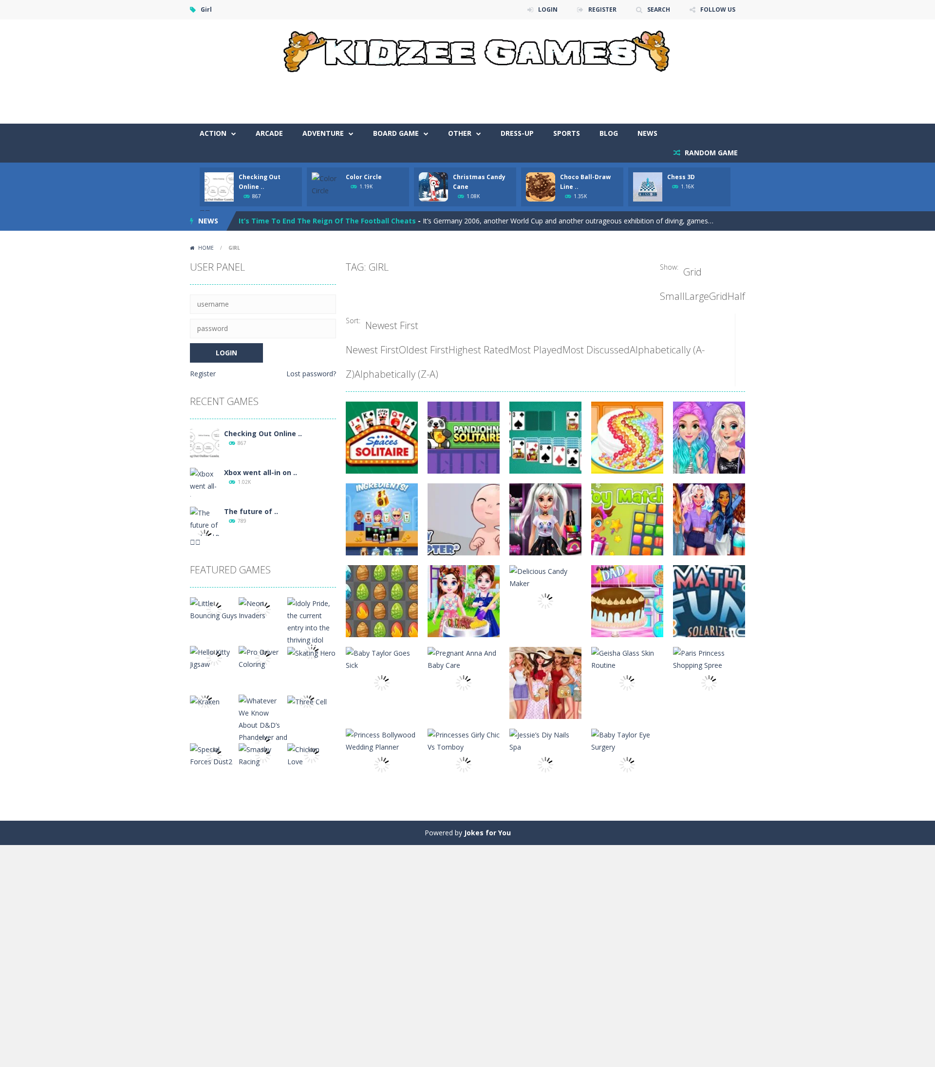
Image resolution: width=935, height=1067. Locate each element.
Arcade (269, 133)
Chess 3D (681, 177)
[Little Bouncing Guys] (214, 608)
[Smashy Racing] (263, 754)
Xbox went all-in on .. (260, 472)
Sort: (353, 320)
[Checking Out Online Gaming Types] (204, 442)
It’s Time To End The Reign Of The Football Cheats (327, 220)
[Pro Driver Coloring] (263, 657)
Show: (669, 267)
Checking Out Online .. (263, 433)
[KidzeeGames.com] (467, 49)
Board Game (396, 133)
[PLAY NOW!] (219, 186)
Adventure (323, 133)
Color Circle (364, 177)
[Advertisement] (568, 94)
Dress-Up (517, 133)
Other (459, 133)
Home (206, 247)
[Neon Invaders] (263, 608)
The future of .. (251, 511)
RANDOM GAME (710, 152)
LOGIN (548, 9)
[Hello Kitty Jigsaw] (214, 657)
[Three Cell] (307, 700)
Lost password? (311, 373)
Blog (608, 133)
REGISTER (602, 9)
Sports (566, 133)
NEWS (647, 133)
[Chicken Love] (311, 754)
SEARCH (658, 9)
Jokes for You (487, 832)
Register (203, 373)
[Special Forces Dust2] (214, 754)
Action (213, 133)
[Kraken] (205, 700)
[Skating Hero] (311, 652)
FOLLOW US (717, 9)
